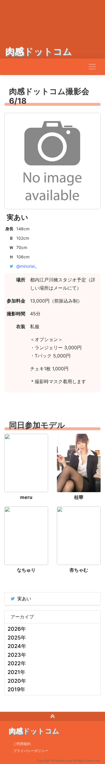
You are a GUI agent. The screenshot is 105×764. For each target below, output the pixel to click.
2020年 (17, 681)
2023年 (17, 655)
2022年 (17, 663)
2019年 (16, 689)
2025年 (17, 638)
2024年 (17, 646)
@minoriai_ (26, 266)
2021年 (16, 672)
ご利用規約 (22, 743)
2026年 (17, 629)
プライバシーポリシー (30, 751)
